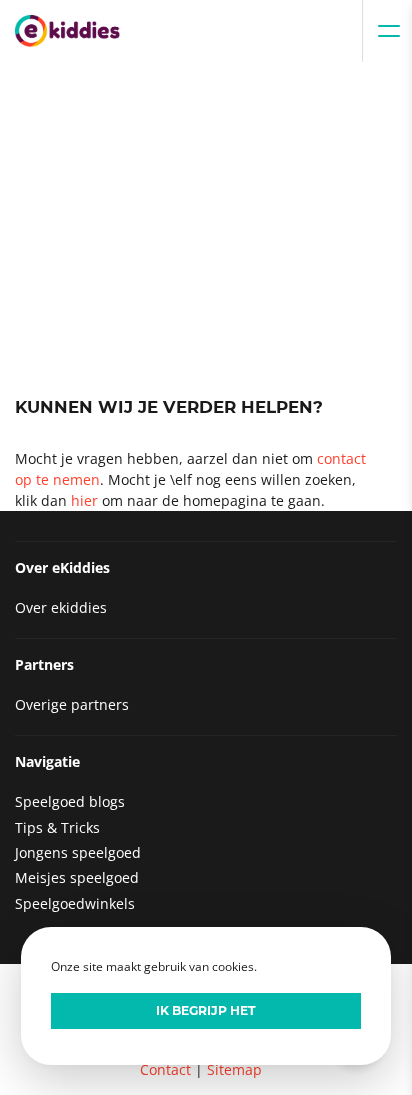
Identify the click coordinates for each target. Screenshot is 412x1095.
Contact (165, 1069)
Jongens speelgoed (78, 852)
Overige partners (72, 704)
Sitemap (234, 1069)
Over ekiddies (61, 607)
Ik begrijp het (206, 1010)
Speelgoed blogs (70, 801)
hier (84, 500)
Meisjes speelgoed (77, 877)
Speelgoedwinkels (75, 903)
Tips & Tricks (57, 827)
